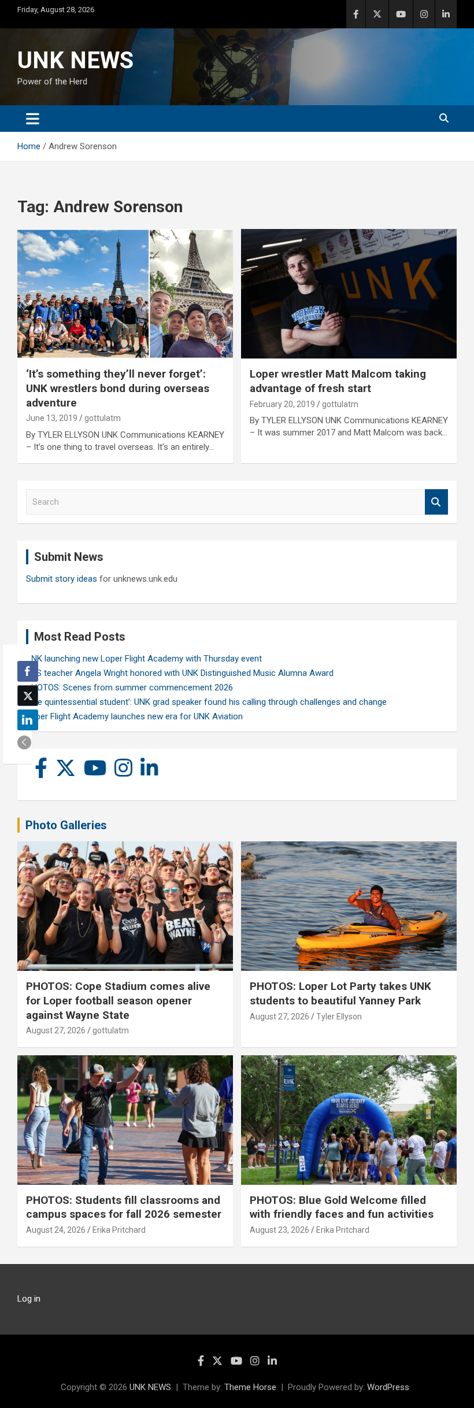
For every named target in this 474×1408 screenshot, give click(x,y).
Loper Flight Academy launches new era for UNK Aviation (134, 716)
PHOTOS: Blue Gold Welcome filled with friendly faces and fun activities (342, 1207)
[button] (24, 742)
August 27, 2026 (56, 1030)
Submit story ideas (61, 579)
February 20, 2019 (282, 404)
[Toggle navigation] (32, 118)
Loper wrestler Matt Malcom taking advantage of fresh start (338, 381)
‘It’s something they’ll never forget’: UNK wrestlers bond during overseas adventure (117, 388)
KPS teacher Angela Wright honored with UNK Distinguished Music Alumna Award (180, 673)
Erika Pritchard (119, 1230)
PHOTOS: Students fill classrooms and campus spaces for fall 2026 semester (123, 1207)
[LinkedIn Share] (27, 719)
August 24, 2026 (56, 1230)
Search (436, 502)
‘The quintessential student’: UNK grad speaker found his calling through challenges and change (206, 702)
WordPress (388, 1387)
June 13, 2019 (51, 418)
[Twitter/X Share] (27, 695)
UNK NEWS (75, 60)
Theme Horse (250, 1387)
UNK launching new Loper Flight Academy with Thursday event (144, 658)
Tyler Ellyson (339, 1016)
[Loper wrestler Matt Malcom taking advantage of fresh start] (348, 294)
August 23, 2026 (279, 1230)
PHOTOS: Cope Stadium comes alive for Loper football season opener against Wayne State (118, 1000)
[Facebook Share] (27, 671)
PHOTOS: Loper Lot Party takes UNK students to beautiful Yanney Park (340, 993)
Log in (28, 1299)
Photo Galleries (66, 825)
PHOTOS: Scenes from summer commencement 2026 (129, 687)
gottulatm (102, 418)
